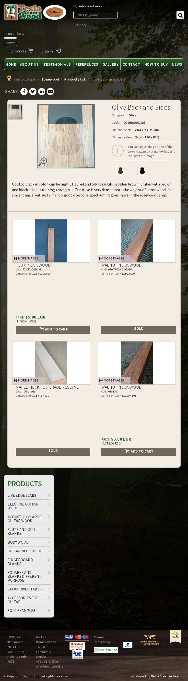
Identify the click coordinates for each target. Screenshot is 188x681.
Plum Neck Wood (33, 265)
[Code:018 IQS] (137, 362)
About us (29, 64)
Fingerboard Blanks (20, 561)
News (177, 64)
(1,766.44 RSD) (26, 321)
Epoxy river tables (25, 589)
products (17, 51)
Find (180, 15)
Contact (131, 64)
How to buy (156, 64)
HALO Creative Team (166, 676)
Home (11, 64)
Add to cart (56, 329)
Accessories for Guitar (23, 599)
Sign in (48, 51)
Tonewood (50, 79)
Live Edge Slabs (22, 495)
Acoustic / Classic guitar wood (25, 518)
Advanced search (92, 6)
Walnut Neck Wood (121, 265)
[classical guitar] (120, 170)
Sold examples (21, 610)
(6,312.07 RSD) (111, 443)
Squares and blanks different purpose (25, 576)
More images (27, 258)
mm (9, 42)
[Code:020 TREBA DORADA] (137, 240)
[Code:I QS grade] (51, 362)
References (86, 64)
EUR (9, 33)
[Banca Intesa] (106, 650)
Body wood (18, 542)
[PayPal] (127, 645)
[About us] (149, 642)
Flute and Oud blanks (21, 531)
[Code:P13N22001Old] (51, 240)
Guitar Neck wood (25, 550)
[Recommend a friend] (50, 92)
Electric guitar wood (23, 506)
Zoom (42, 161)
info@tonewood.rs (50, 666)
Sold (138, 328)
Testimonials (57, 64)
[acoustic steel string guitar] (142, 170)
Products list (75, 79)
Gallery (111, 64)
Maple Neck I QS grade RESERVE (47, 387)
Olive (132, 115)
